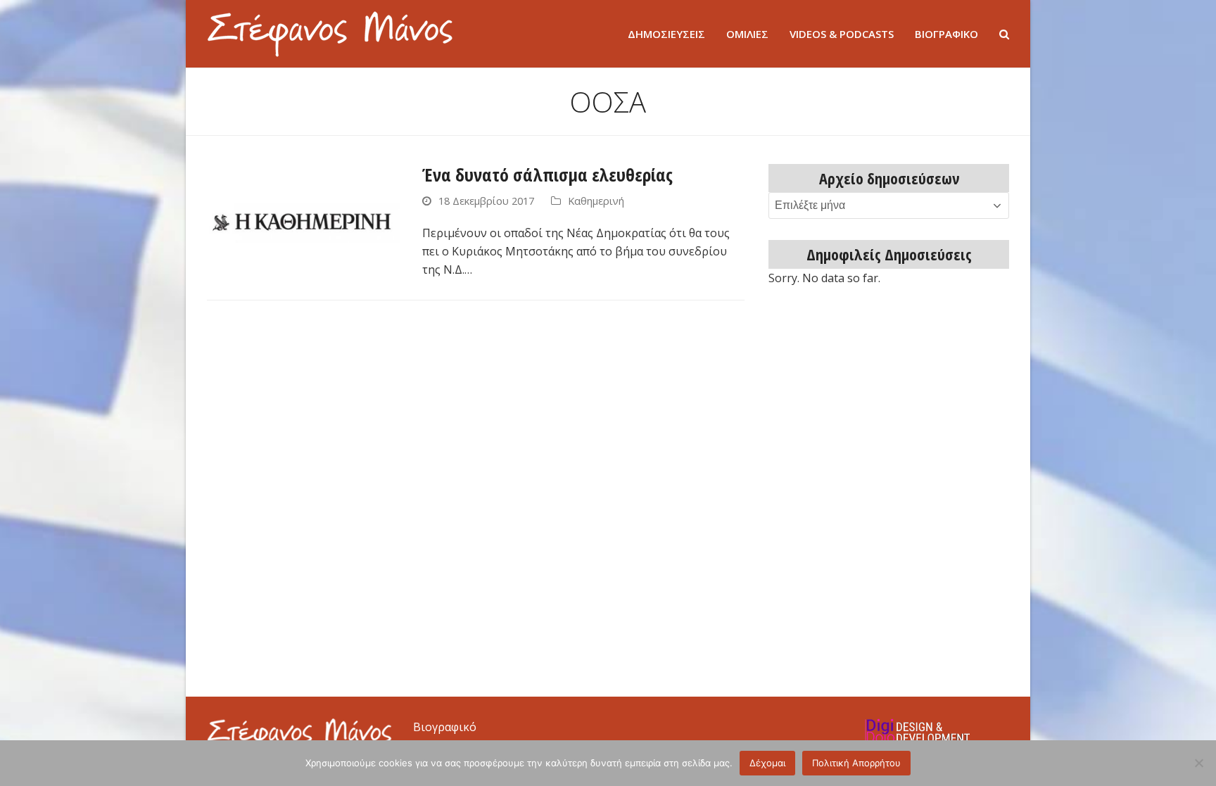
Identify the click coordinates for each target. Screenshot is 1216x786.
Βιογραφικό (444, 727)
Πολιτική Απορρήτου (856, 762)
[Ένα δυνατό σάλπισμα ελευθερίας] (303, 218)
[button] (1004, 34)
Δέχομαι (767, 762)
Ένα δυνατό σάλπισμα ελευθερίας (547, 174)
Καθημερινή (596, 201)
